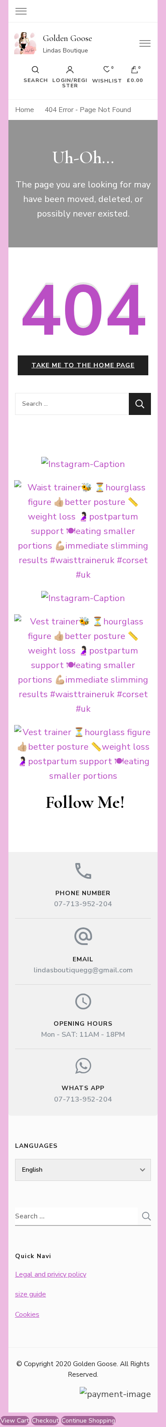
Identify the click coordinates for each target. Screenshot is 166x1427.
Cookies (27, 1314)
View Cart (14, 1420)
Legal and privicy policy (50, 1274)
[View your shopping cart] (134, 72)
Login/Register (69, 82)
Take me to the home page (83, 365)
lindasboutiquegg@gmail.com (83, 970)
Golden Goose (67, 38)
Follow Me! (85, 802)
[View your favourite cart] (107, 71)
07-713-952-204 (83, 904)
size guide (30, 1294)
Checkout (45, 1420)
